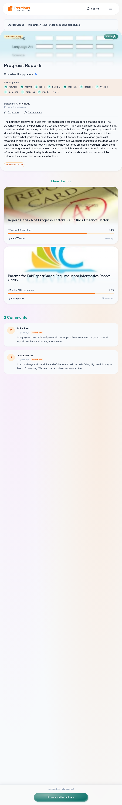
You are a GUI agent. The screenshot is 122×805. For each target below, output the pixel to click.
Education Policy (13, 36)
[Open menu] (110, 8)
